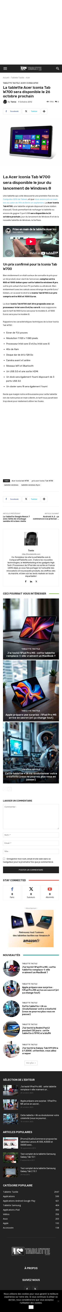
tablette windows (11, 485)
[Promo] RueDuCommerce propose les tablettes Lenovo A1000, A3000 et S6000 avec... (38, 1142)
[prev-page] (5, 789)
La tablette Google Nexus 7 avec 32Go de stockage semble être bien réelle (16, 518)
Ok (31, 1307)
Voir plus (30, 1063)
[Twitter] (36, 581)
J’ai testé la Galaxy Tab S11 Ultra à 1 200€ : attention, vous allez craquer (40, 1051)
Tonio (13, 102)
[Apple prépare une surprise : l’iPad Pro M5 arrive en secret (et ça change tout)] (31, 690)
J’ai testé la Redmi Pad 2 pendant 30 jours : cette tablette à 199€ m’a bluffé (36, 1031)
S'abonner (50, 887)
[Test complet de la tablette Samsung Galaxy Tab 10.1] (10, 1157)
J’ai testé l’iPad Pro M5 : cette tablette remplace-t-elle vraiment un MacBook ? (31, 654)
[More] (44, 111)
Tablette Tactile (17, 77)
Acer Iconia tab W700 (20, 481)
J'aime (12, 887)
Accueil (6, 77)
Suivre (31, 887)
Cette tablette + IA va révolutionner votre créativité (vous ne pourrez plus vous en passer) (31, 776)
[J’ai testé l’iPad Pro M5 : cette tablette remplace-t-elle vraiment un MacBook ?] (31, 629)
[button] (5, 69)
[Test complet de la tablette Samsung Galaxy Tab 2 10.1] (10, 1172)
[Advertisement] (31, 32)
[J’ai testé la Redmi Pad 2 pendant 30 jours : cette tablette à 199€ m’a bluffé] (11, 1029)
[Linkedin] (31, 581)
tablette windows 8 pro (30, 485)
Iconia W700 (32, 83)
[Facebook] (26, 581)
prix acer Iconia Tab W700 (42, 481)
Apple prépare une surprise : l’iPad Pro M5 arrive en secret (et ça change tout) (31, 716)
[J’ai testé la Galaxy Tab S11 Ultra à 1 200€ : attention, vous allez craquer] (11, 1049)
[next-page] (10, 789)
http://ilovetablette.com (31, 554)
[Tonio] (5, 102)
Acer (28, 77)
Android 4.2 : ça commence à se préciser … (46, 517)
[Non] (58, 1301)
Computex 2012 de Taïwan (15, 199)
